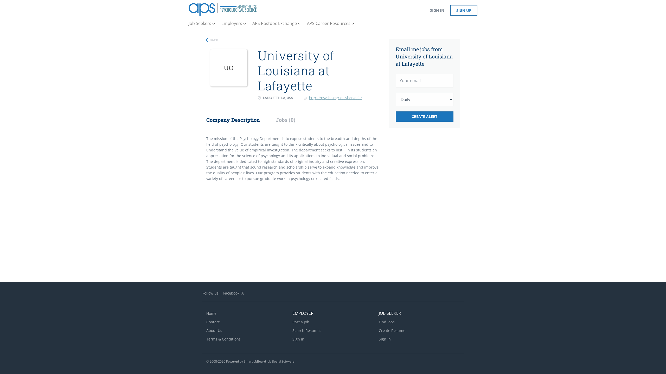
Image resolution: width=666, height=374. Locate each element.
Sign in (437, 10)
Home (211, 313)
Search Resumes (306, 330)
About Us (214, 330)
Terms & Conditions (223, 339)
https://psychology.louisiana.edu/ (335, 97)
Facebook (231, 293)
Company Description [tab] (233, 119)
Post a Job (300, 321)
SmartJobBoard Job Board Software (269, 361)
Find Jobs (387, 321)
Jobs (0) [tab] (285, 119)
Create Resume (392, 330)
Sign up (463, 10)
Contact (213, 321)
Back (213, 40)
